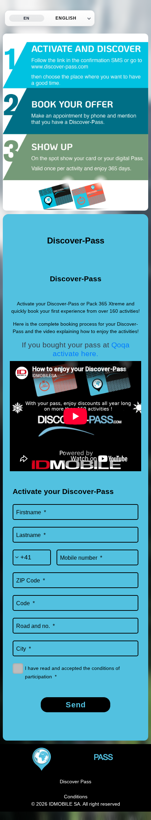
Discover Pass (75, 781)
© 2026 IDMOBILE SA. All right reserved (75, 804)
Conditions (75, 796)
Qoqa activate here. (91, 349)
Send (76, 704)
